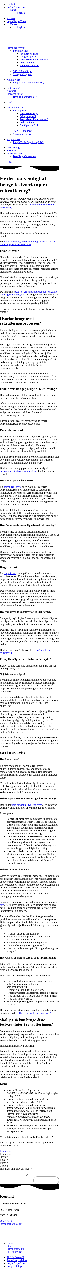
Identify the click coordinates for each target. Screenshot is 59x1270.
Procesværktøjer (15, 93)
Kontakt (11, 4)
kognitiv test (10, 573)
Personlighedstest (15, 47)
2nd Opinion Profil (29, 65)
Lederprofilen (27, 62)
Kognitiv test (13, 79)
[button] (29, 1154)
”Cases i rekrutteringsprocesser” (34, 1013)
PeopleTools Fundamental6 (34, 59)
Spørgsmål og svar (22, 74)
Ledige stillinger (15, 1266)
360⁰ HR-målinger (22, 71)
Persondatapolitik (15, 1248)
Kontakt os (5, 1154)
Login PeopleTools (16, 7)
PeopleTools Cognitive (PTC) (28, 82)
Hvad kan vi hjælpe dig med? (16, 1168)
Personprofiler (20, 50)
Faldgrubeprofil (28, 56)
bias (2, 905)
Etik (9, 1246)
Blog (9, 102)
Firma (4, 1162)
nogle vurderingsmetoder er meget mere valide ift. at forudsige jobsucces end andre (29, 243)
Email (4, 1159)
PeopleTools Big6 (29, 53)
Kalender (11, 91)
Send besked (46, 1180)
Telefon (4, 1165)
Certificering (13, 88)
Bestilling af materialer (24, 96)
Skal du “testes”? (15, 1257)
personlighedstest (12, 486)
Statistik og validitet (17, 1260)
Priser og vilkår (14, 1251)
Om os (10, 1243)
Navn (4, 1157)
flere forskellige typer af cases (26, 804)
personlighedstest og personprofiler (18, 471)
